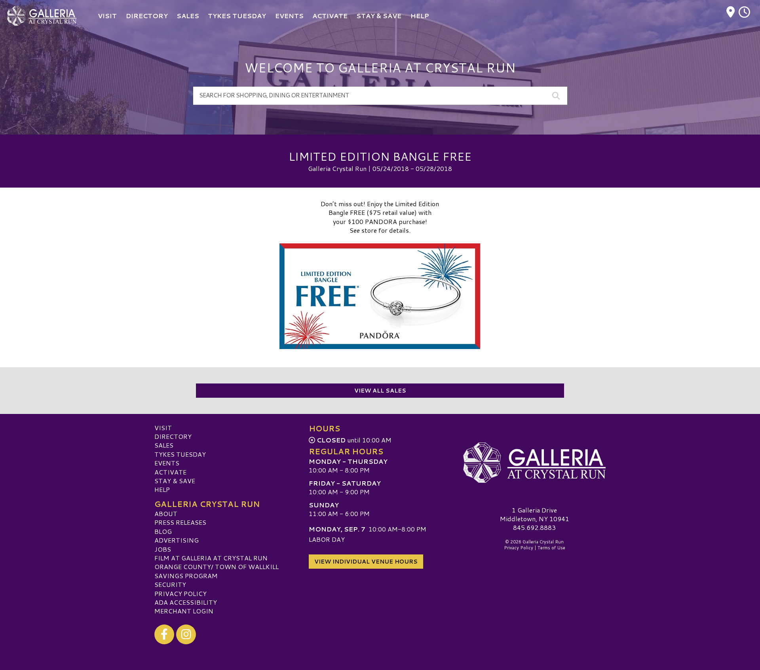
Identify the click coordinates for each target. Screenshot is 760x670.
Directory (173, 436)
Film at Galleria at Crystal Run (211, 557)
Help (162, 489)
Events (166, 462)
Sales (163, 445)
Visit (163, 427)
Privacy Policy (180, 593)
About (165, 513)
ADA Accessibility (185, 602)
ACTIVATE (170, 471)
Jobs (162, 549)
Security (170, 584)
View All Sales (380, 391)
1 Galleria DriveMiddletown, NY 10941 (534, 514)
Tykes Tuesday (180, 454)
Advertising (176, 540)
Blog (163, 531)
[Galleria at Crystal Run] (534, 463)
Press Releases (180, 522)
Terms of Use (551, 548)
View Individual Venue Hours (366, 562)
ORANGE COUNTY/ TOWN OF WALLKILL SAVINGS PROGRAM (216, 571)
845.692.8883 (534, 527)
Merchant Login (183, 610)
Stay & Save (174, 480)
